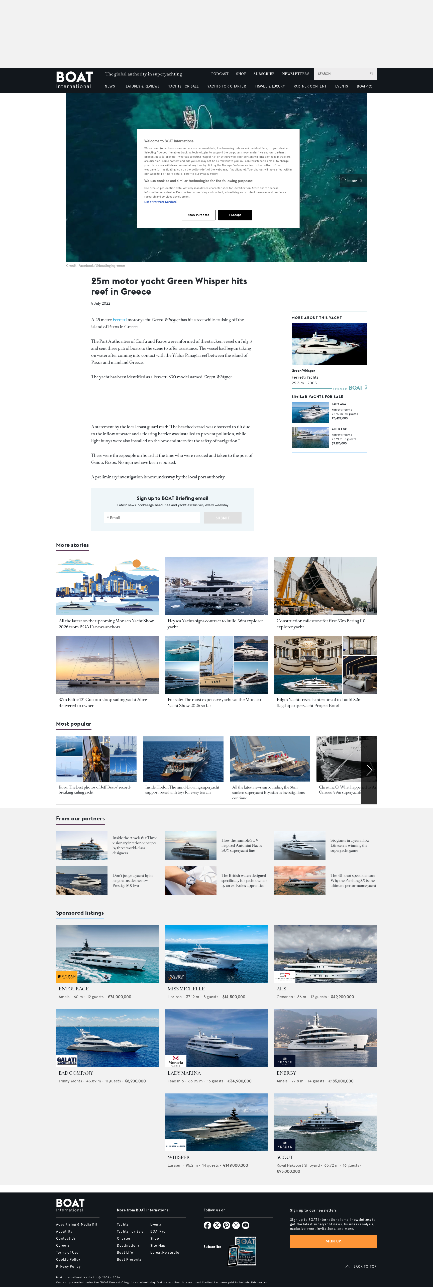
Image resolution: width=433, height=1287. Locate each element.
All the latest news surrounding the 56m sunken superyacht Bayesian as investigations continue (268, 793)
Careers (63, 1246)
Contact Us (66, 1239)
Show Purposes (198, 215)
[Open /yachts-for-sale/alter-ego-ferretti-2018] (310, 437)
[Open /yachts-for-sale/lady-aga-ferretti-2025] (310, 412)
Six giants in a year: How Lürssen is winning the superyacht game (350, 845)
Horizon (175, 996)
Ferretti (120, 320)
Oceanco (285, 996)
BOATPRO (364, 86)
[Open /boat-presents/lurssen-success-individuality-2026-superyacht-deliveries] (300, 845)
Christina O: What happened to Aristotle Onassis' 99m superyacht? (352, 790)
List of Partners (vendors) (160, 202)
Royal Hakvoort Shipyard (298, 1165)
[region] (218, 178)
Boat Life (125, 1253)
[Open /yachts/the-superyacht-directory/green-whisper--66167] (329, 344)
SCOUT (285, 1157)
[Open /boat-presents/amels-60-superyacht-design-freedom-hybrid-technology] (81, 845)
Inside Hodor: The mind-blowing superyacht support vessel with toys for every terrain (182, 790)
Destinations (128, 1246)
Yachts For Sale (130, 1232)
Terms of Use (67, 1253)
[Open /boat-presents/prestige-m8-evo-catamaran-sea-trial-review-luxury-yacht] (81, 880)
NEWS (110, 86)
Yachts (123, 1225)
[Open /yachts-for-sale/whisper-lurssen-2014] (216, 1122)
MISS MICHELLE (186, 989)
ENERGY (286, 1073)
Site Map (157, 1246)
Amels (64, 996)
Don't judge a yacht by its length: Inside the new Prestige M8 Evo (133, 880)
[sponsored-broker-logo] (66, 981)
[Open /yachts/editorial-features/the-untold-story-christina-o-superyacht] (356, 759)
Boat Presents (129, 1260)
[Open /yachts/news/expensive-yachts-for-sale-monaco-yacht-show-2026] (216, 665)
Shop (154, 1239)
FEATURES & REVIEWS (142, 86)
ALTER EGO (340, 429)
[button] (353, 180)
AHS (281, 989)
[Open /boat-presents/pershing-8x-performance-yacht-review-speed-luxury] (300, 880)
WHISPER (179, 1157)
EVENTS (341, 86)
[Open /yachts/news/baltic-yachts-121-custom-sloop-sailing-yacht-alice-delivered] (107, 665)
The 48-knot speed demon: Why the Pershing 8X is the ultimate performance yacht (353, 880)
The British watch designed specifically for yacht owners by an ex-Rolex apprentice (244, 880)
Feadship (176, 1081)
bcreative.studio (164, 1253)
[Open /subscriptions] (237, 1252)
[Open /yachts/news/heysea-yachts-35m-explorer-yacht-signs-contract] (216, 586)
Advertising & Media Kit (76, 1225)
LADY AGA (339, 404)
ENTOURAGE (74, 989)
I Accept (235, 215)
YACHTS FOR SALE (183, 86)
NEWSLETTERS (295, 74)
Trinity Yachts (70, 1081)
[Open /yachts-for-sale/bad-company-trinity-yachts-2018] (107, 1038)
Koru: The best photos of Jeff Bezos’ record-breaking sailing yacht (95, 790)
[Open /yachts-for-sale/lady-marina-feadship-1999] (216, 1038)
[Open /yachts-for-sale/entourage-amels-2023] (107, 954)
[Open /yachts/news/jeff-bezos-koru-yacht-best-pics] (96, 759)
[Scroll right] (369, 770)
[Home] (78, 80)
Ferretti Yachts (305, 377)
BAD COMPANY (76, 1073)
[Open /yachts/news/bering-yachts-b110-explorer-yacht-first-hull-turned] (325, 586)
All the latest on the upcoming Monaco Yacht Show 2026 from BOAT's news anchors (106, 624)
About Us (64, 1232)
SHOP (241, 74)
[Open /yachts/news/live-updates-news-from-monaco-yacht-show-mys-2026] (107, 586)
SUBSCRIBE (264, 74)
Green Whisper (303, 370)
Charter (124, 1239)
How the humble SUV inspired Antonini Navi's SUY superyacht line (242, 845)
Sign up (333, 1241)
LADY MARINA (184, 1073)
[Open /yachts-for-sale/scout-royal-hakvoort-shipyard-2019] (325, 1122)
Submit (223, 518)
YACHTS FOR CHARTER (226, 86)
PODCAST (220, 74)
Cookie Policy (68, 1260)
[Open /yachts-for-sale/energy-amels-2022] (325, 1038)
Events (156, 1225)
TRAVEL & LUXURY (270, 86)
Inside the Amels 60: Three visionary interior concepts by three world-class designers (135, 845)
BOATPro (158, 1232)
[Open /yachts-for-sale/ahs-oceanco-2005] (325, 954)
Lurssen (174, 1165)
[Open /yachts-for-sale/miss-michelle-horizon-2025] (216, 954)
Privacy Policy (68, 1267)
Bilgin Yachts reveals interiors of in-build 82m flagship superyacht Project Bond (319, 703)
